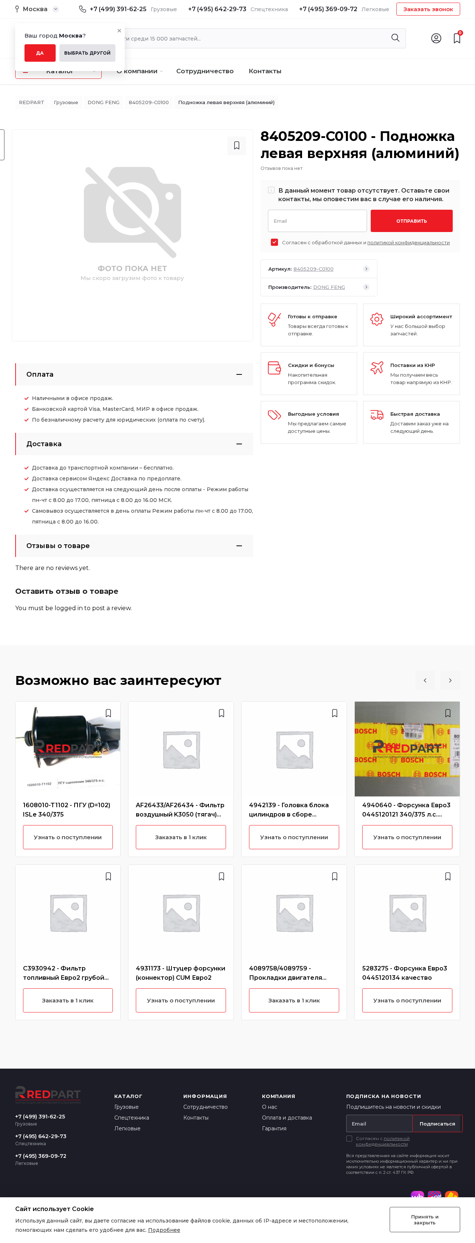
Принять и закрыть (425, 1220)
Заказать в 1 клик (68, 1000)
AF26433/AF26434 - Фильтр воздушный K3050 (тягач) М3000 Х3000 (180, 814)
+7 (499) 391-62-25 (118, 9)
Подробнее (164, 1230)
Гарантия (274, 1128)
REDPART (32, 102)
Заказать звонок (428, 9)
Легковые (127, 1128)
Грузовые (66, 102)
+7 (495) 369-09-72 (328, 9)
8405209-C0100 (149, 102)
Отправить (411, 221)
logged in (69, 608)
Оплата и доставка (287, 1117)
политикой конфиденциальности (408, 242)
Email (280, 220)
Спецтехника (131, 1117)
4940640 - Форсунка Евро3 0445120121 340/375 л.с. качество (406, 814)
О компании (137, 71)
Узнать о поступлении (68, 837)
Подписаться (437, 1124)
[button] (425, 680)
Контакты (265, 71)
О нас (269, 1107)
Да (40, 53)
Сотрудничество (205, 71)
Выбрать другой (87, 53)
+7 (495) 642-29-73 (217, 9)
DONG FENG (103, 102)
